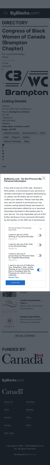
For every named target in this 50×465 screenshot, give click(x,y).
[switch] (39, 235)
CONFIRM (15, 282)
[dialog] (25, 232)
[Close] (44, 179)
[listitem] (25, 229)
